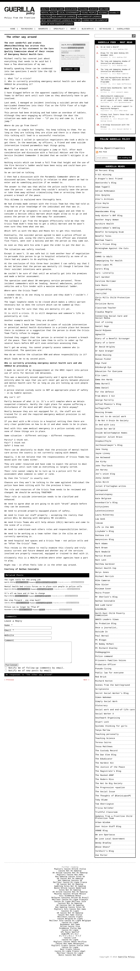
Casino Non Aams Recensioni (70, 943)
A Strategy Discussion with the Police (115, 126)
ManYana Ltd (102, 535)
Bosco (98, 252)
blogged (17, 93)
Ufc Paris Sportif (70, 932)
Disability (114, 13)
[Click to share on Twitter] (62, 64)
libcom (99, 523)
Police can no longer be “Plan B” (21, 607)
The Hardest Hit (104, 763)
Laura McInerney (104, 515)
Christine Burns (104, 304)
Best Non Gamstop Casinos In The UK (60, 20)
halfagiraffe (102, 408)
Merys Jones (102, 572)
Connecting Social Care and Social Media (111, 317)
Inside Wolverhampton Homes (111, 433)
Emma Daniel (102, 388)
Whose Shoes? (102, 847)
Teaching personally (107, 734)
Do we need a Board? (110, 47)
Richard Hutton (104, 681)
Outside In (101, 632)
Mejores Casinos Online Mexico (70, 894)
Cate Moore (101, 285)
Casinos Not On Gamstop (70, 903)
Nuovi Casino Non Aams (70, 955)
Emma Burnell (102, 384)
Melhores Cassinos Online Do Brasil (70, 898)
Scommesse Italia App (70, 928)
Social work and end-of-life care (115, 710)
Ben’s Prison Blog (105, 244)
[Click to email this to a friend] (70, 64)
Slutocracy (101, 706)
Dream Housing (103, 355)
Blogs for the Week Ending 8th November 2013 (114, 54)
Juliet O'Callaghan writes (110, 486)
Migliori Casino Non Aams (70, 875)
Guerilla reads (115, 166)
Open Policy (59, 29)
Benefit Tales (103, 236)
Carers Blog (102, 269)
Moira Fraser (102, 593)
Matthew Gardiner (105, 564)
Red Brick (100, 677)
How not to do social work (110, 416)
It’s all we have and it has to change (24, 593)
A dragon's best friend (108, 179)
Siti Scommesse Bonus (70, 896)
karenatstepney (104, 494)
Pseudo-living (103, 669)
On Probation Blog (105, 624)
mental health (74, 57)
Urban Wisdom (102, 822)
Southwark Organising (107, 718)
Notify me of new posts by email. (30, 671)
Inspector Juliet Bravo (108, 437)
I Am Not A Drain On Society (112, 421)
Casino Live (70, 938)
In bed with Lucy (105, 425)
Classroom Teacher (105, 308)
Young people (88, 13)
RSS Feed (103, 152)
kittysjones (102, 507)
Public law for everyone (109, 673)
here (58, 200)
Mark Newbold (102, 552)
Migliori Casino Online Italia (70, 869)
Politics (45, 16)
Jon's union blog (105, 474)
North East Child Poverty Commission (110, 614)
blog (15, 49)
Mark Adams (101, 544)
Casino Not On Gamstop (95, 20)
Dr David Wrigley (105, 347)
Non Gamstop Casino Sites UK (70, 876)
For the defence (104, 392)
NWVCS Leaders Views (107, 619)
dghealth (100, 334)
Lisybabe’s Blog (104, 531)
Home (12, 29)
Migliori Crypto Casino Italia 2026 (70, 945)
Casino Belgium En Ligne (70, 919)
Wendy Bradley (103, 843)
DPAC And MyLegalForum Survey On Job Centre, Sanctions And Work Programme (115, 80)
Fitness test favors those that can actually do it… (117, 116)
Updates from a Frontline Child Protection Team (113, 817)
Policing (83, 9)
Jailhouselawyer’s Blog (108, 445)
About (73, 29)
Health (45, 9)
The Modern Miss (104, 779)
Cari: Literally (104, 273)
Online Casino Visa (70, 926)
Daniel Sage (102, 326)
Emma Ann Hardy (104, 380)
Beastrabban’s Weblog (107, 228)
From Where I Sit (105, 396)
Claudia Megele (104, 312)
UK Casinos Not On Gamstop (70, 905)
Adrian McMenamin (105, 191)
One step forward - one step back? (22, 600)
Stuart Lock (102, 722)
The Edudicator (104, 759)
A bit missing (103, 175)
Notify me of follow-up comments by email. (36, 668)
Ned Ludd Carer (104, 605)
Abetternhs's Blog (105, 183)
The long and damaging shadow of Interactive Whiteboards (115, 62)
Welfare (104, 9)
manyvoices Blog (104, 539)
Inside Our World (105, 429)
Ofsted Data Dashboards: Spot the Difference (116, 89)
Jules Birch (102, 482)
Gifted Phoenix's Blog (108, 404)
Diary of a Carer (105, 343)
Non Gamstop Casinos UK (70, 880)
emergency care (70, 55)
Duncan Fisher (103, 359)
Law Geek (100, 519)
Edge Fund (100, 363)
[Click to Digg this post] (82, 64)
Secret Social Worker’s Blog (112, 693)
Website (9, 635)
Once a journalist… (106, 628)
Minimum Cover (103, 589)
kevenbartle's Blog (106, 503)
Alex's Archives (104, 199)
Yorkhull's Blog (104, 851)
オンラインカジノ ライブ (70, 936)
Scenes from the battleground (112, 685)
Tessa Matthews (104, 747)
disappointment (41, 370)
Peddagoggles (102, 652)
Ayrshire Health (104, 224)
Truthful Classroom (106, 812)
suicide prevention (73, 59)
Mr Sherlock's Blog (106, 597)
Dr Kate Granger (104, 351)
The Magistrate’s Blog (108, 771)
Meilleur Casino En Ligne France (70, 882)
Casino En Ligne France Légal (70, 951)
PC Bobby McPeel (104, 644)
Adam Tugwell (102, 187)
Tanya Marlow (102, 730)
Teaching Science (105, 738)
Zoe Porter (101, 855)
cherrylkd (100, 293)
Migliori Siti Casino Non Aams (70, 909)
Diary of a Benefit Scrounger (112, 339)
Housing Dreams (104, 412)
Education (70, 9)
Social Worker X (104, 714)
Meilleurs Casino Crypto (70, 917)
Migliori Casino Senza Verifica (70, 942)
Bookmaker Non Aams (70, 924)
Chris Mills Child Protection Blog (112, 299)
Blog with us (88, 29)
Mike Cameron (102, 580)
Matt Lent (100, 560)
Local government (69, 13)
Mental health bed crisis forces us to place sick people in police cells (43, 586)
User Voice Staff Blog (108, 826)
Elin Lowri (101, 375)
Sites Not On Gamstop (70, 890)
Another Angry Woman (107, 220)
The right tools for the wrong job (22, 580)
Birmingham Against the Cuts (112, 248)
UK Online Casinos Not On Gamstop (70, 873)
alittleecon (102, 207)
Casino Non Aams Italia (70, 915)
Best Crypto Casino (70, 949)
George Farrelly (104, 400)
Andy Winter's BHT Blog (108, 216)
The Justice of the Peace (110, 767)
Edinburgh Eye (103, 367)
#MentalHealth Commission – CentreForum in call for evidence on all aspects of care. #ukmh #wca (117, 98)
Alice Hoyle (102, 203)
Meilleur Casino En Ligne (70, 953)
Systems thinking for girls (111, 726)
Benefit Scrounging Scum (109, 232)
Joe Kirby (100, 462)
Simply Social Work (106, 701)
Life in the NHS (104, 527)
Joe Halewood (102, 457)
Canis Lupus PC (104, 265)
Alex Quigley (102, 195)
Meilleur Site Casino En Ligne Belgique (70, 920)
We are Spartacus (105, 835)
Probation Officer (105, 665)
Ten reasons (27, 29)
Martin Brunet (103, 556)
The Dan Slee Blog (105, 755)
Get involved (105, 29)
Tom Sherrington (104, 804)
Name (8, 625)
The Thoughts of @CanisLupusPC (113, 796)
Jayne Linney (102, 453)
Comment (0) (70, 69)
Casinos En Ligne (70, 911)
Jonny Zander (102, 478)
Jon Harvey (101, 470)
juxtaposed (101, 490)
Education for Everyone (108, 371)
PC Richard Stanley (106, 648)
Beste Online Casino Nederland (70, 888)
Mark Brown (101, 548)
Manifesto (43, 29)
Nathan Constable (79, 45)
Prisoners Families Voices (110, 660)
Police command (104, 656)
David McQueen (103, 330)
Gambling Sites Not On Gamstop (70, 886)
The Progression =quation (110, 788)
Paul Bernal (102, 636)
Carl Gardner (102, 277)
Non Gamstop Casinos (63, 16)
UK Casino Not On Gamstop (70, 878)
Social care (57, 9)
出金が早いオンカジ (70, 934)
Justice (94, 9)
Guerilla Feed (123, 29)
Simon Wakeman (103, 697)
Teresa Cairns (103, 742)
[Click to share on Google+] (78, 64)
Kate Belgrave (103, 498)
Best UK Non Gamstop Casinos (57, 24)
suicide (63, 59)
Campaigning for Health (108, 261)
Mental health (49, 13)
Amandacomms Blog (105, 211)
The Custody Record (106, 751)
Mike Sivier (102, 585)
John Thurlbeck (104, 466)
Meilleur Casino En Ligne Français (70, 899)
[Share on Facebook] (66, 64)
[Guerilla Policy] (19, 13)
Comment (9, 640)
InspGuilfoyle (103, 441)
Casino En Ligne (70, 922)
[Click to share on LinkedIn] (74, 64)
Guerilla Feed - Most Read (115, 42)
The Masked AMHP (104, 775)
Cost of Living (104, 322)
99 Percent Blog (104, 170)
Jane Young (101, 449)
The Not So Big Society (108, 783)
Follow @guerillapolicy (110, 148)
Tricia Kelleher (104, 808)
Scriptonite (102, 689)
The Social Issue (105, 792)
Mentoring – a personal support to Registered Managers (116, 108)
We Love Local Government (110, 839)
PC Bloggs (100, 640)
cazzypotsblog (103, 289)
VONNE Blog (101, 831)
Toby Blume (101, 800)
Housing (102, 13)
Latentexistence (104, 511)
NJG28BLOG (100, 609)
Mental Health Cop (105, 568)
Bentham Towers (104, 240)
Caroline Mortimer (105, 281)
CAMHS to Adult (104, 257)
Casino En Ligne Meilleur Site (70, 901)
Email (9, 630)
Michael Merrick (104, 576)
